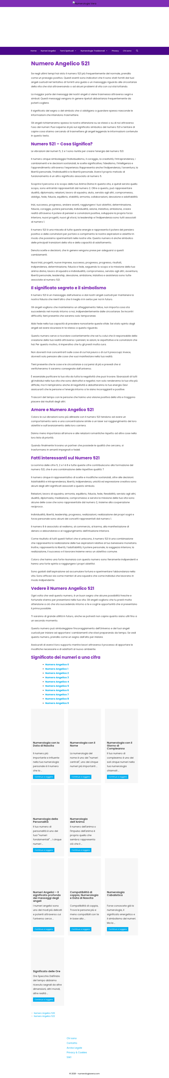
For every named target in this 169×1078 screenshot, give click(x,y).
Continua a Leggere (44, 776)
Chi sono (127, 50)
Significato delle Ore (46, 971)
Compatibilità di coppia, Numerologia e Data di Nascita (84, 895)
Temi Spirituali (67, 50)
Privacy (115, 50)
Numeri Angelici (48, 50)
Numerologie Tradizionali (93, 50)
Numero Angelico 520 (44, 1013)
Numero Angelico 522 (44, 1016)
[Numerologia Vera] (84, 3)
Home (34, 50)
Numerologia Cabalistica (116, 893)
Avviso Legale (74, 1047)
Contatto (72, 1043)
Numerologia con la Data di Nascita (46, 744)
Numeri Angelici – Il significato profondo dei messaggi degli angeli (47, 896)
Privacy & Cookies (77, 1052)
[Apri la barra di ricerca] (137, 51)
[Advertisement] (84, 26)
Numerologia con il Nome (82, 744)
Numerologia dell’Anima (79, 820)
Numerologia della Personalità (45, 820)
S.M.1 (69, 1057)
